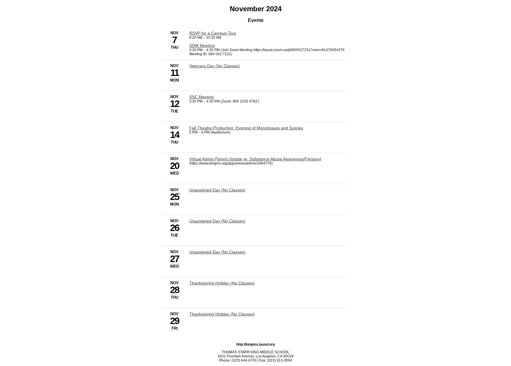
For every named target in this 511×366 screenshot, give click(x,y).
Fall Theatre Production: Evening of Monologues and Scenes (246, 128)
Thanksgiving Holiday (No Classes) (222, 283)
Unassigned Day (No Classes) (217, 190)
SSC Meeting (201, 97)
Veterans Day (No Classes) (214, 66)
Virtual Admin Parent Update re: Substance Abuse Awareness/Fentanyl (255, 159)
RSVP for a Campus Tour (212, 33)
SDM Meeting (202, 45)
